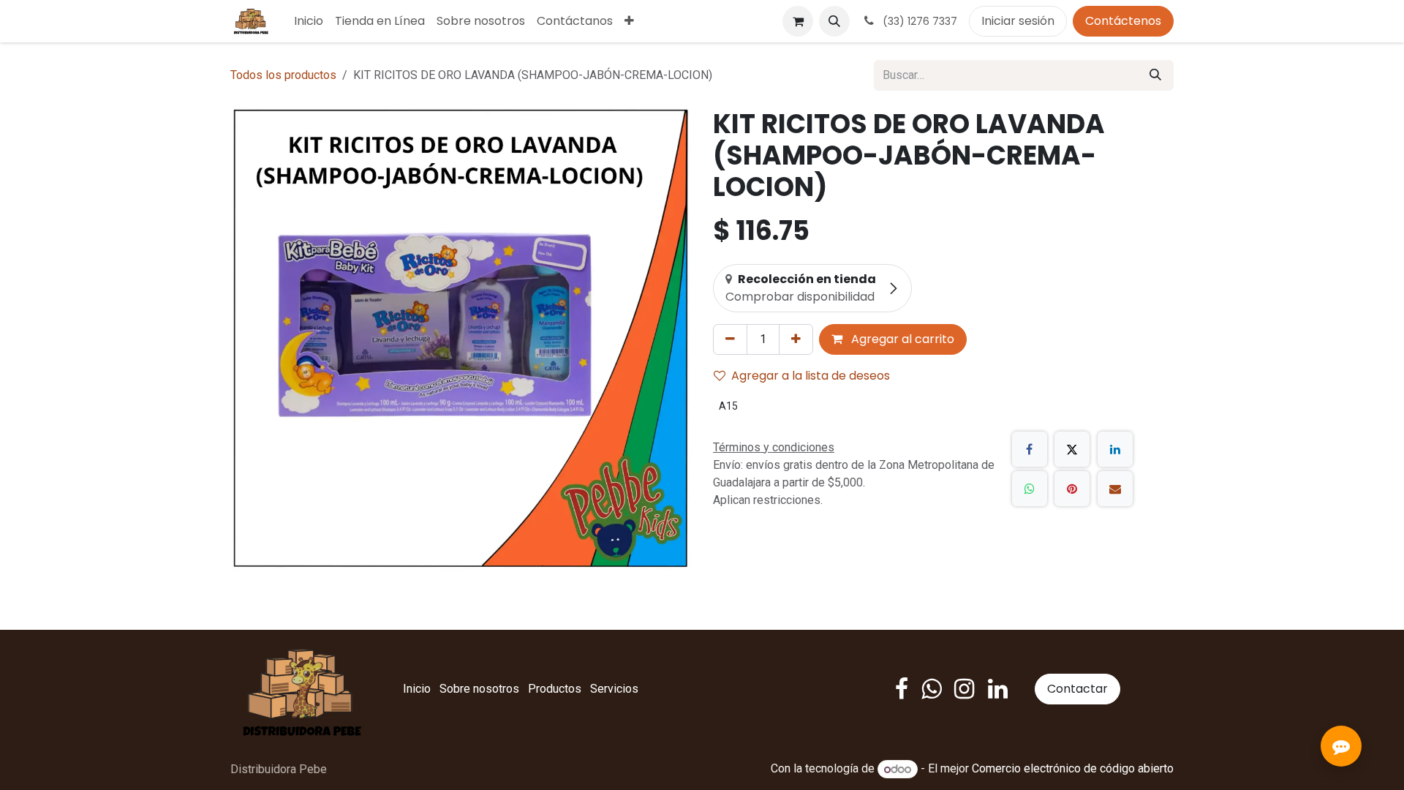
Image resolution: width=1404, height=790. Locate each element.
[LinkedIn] (1115, 449)
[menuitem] (308, 21)
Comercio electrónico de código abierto (1073, 769)
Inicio (417, 689)
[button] (834, 21)
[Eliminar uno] (730, 339)
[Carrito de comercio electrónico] (797, 21)
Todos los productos (283, 75)
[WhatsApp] (1029, 488)
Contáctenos (1123, 20)
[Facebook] (1029, 449)
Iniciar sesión (1017, 20)
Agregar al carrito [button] (901, 339)
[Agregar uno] (796, 339)
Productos (554, 689)
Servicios (614, 689)
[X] (1072, 449)
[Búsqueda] (1155, 75)
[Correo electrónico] (1115, 488)
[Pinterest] (1072, 488)
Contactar (1077, 688)
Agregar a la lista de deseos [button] (810, 375)
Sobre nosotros (479, 689)
